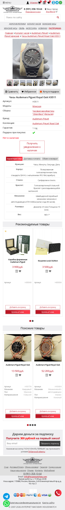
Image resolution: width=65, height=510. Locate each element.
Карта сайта (48, 502)
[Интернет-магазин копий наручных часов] (32, 460)
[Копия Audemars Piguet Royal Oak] (17, 347)
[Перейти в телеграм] (57, 2)
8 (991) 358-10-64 (33, 8)
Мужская (36, 106)
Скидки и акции (55, 467)
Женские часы (10, 28)
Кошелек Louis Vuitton (48, 260)
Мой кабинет (49, 470)
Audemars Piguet (40, 118)
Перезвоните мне (33, 11)
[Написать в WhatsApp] (6, 503)
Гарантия (43, 467)
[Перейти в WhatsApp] (60, 2)
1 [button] (30, 321)
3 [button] (33, 425)
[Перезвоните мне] (58, 493)
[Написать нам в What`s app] (35, 490)
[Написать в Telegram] (6, 496)
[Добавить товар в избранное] (20, 271)
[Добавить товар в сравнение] (16, 271)
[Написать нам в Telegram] (31, 490)
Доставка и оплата (32, 158)
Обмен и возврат (50, 158)
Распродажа (55, 28)
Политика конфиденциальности (25, 502)
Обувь (21, 28)
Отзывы (30, 470)
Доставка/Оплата (17, 467)
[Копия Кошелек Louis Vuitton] (48, 243)
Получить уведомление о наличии (32, 147)
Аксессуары (31, 28)
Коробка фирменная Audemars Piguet (17, 260)
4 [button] (35, 425)
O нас (6, 467)
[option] (17, 273)
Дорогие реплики (17, 23)
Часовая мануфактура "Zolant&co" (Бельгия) (43, 112)
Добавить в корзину (18, 307)
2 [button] (33, 321)
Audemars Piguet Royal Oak (45, 123)
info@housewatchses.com (35, 476)
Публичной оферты (36, 451)
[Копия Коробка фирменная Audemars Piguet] (17, 243)
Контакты (39, 470)
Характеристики (14, 158)
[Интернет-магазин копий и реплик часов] (12, 9)
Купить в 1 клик (17, 312)
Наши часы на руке (18, 470)
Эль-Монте (50, 11)
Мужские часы (49, 23)
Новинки (42, 28)
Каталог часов (34, 23)
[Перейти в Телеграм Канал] (53, 2)
